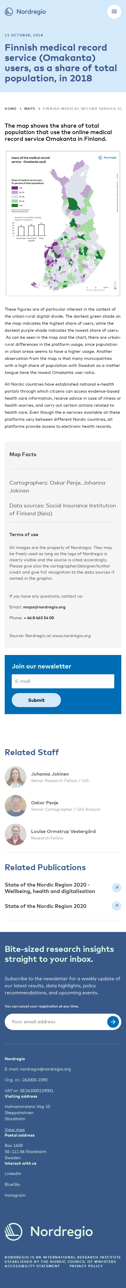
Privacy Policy (86, 1266)
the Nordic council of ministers (78, 1261)
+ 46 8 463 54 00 (39, 617)
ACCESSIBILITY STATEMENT (32, 1266)
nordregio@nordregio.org (45, 1068)
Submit (36, 700)
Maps (29, 108)
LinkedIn (13, 1173)
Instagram (15, 1195)
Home (11, 108)
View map (15, 1129)
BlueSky (12, 1184)
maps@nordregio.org (44, 606)
